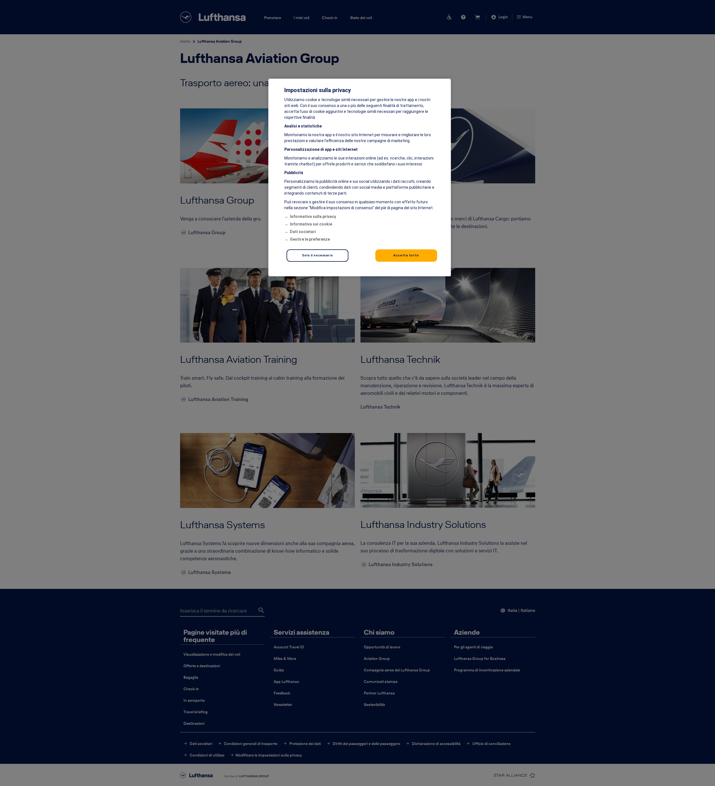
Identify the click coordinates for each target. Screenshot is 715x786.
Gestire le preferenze (310, 239)
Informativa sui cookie (311, 224)
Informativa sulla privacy (313, 216)
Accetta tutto (406, 255)
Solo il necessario (317, 255)
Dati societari (303, 231)
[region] (359, 177)
